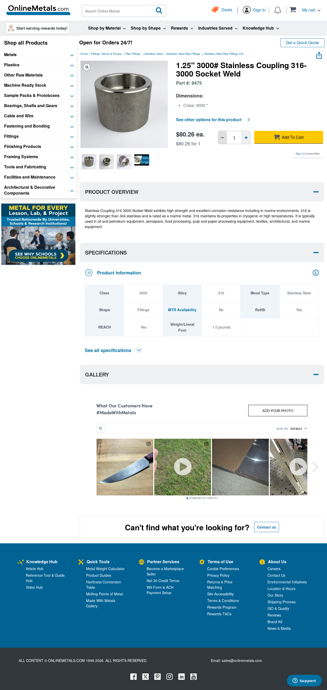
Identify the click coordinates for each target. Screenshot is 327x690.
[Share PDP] (319, 54)
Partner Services (163, 561)
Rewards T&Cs (219, 613)
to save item (308, 153)
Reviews (274, 615)
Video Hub (34, 587)
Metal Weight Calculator (105, 568)
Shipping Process (281, 601)
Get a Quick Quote (302, 42)
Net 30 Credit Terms (163, 580)
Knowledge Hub (41, 561)
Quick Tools (98, 561)
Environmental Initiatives (287, 581)
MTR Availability (182, 309)
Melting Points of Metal (104, 593)
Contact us (266, 527)
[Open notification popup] (277, 9)
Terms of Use (220, 561)
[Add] (246, 137)
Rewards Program (222, 607)
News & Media (279, 628)
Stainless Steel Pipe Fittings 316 (223, 54)
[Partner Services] (141, 562)
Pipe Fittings (133, 54)
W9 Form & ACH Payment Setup (160, 590)
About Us (277, 561)
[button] (305, 9)
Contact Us (276, 575)
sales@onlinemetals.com (242, 660)
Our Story (275, 595)
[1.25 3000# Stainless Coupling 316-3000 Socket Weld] (89, 161)
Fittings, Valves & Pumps (106, 54)
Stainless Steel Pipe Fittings (183, 54)
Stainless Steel (153, 54)
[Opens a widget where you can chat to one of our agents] (304, 681)
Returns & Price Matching (219, 584)
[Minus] (222, 137)
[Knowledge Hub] (20, 562)
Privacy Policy (218, 575)
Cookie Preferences (223, 568)
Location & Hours (281, 588)
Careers (274, 568)
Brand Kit (274, 621)
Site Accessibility (220, 593)
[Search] (159, 10)
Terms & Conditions (223, 600)
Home (84, 54)
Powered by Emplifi (203, 498)
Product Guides (98, 575)
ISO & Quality (278, 608)
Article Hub (34, 568)
